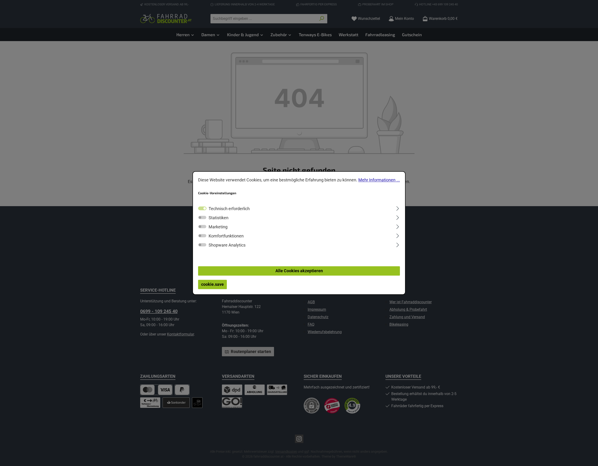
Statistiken (218, 217)
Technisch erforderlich (229, 208)
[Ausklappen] (397, 208)
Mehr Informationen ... (379, 179)
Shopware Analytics (227, 245)
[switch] (202, 217)
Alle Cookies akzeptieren (299, 270)
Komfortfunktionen (226, 236)
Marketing (218, 227)
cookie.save (212, 284)
